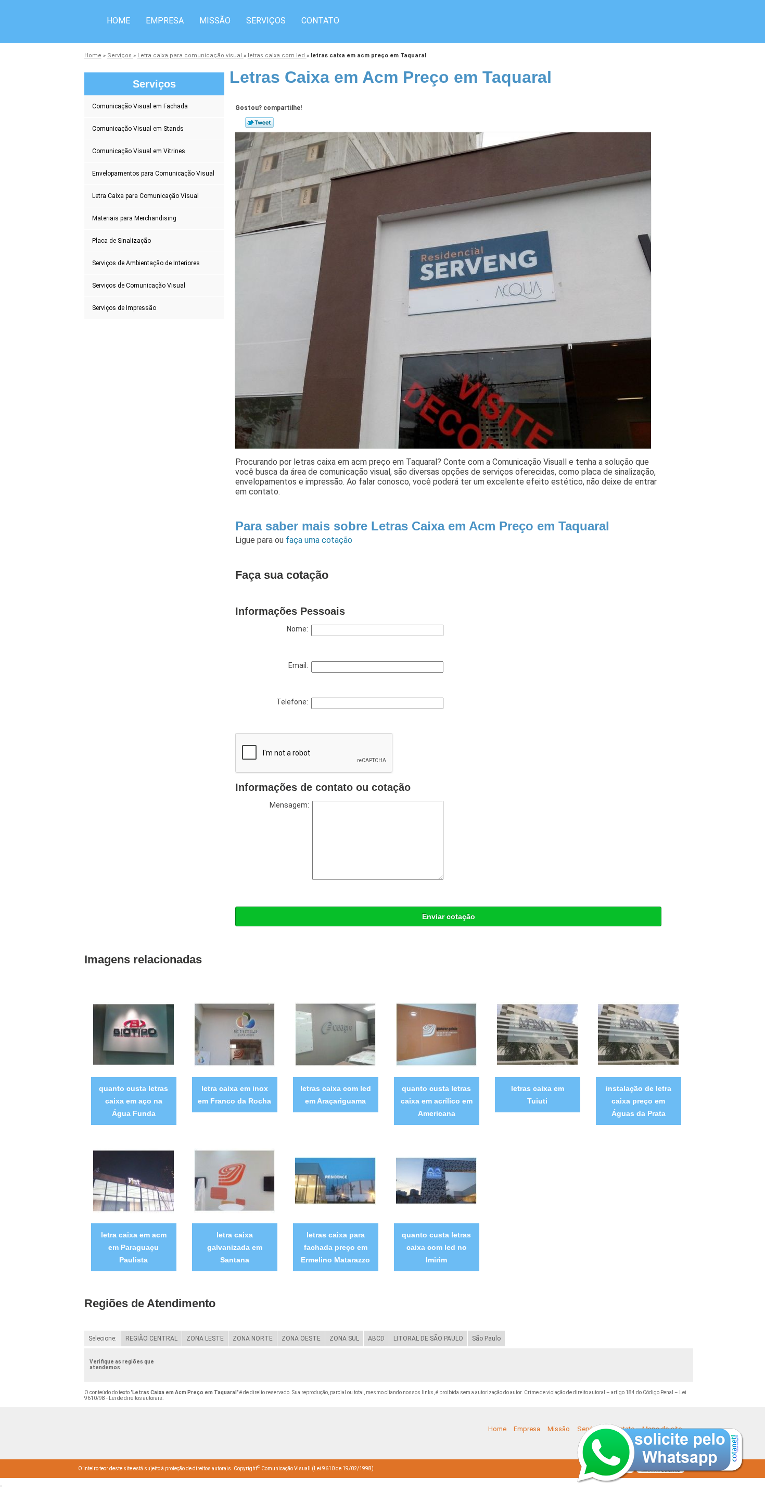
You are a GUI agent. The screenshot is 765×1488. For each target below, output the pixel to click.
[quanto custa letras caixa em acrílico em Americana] (436, 1034)
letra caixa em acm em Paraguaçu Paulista (134, 1247)
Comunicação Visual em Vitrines (138, 151)
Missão (215, 21)
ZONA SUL (344, 1338)
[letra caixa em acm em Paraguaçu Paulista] (133, 1180)
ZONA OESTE (301, 1338)
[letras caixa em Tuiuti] (537, 1034)
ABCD (376, 1338)
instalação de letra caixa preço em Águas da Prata (638, 1101)
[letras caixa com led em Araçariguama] (335, 1034)
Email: (299, 665)
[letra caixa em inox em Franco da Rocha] (234, 1034)
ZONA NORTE (253, 1338)
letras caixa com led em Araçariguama (335, 1094)
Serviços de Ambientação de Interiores (146, 263)
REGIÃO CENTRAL (151, 1338)
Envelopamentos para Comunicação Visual (153, 173)
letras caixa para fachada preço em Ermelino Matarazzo (335, 1247)
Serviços (266, 21)
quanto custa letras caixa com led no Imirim (436, 1247)
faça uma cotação (319, 540)
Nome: (299, 629)
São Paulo (486, 1338)
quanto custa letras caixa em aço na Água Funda (133, 1101)
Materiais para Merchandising (134, 218)
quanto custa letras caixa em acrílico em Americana (437, 1101)
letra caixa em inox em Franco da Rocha (234, 1094)
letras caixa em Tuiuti (537, 1094)
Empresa (165, 21)
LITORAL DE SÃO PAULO (428, 1338)
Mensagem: (291, 805)
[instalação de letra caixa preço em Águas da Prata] (638, 1034)
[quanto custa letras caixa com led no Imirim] (436, 1180)
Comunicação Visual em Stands (138, 128)
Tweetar (259, 122)
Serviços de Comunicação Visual (138, 285)
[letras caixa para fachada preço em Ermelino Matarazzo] (335, 1180)
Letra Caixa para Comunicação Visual (145, 196)
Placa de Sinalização (121, 240)
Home (118, 21)
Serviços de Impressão (124, 308)
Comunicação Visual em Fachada (140, 106)
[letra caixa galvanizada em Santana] (234, 1180)
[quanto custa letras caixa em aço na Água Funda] (133, 1034)
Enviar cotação (448, 916)
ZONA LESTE (205, 1338)
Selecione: (102, 1338)
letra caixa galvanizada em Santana (234, 1247)
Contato (320, 21)
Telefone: (293, 702)
